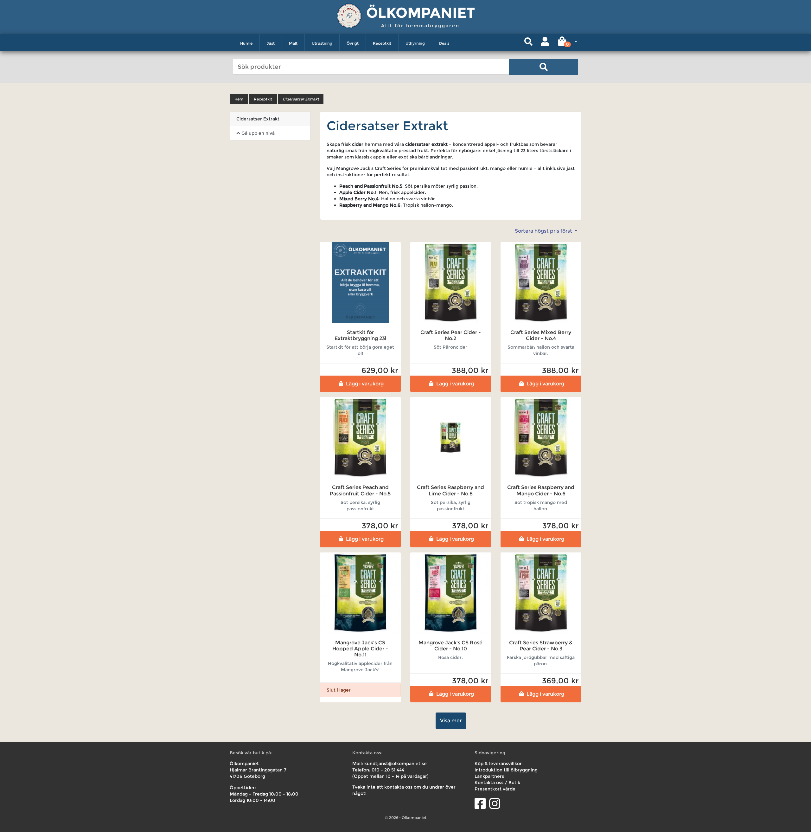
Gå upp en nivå (257, 133)
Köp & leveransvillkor (498, 763)
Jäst (271, 43)
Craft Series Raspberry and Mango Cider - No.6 (540, 490)
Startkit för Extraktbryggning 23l (360, 335)
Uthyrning (415, 43)
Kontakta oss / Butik (497, 782)
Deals (444, 43)
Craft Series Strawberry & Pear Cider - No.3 (540, 646)
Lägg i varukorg (365, 384)
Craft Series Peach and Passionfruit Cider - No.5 (360, 490)
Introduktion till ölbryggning (506, 770)
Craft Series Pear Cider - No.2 (450, 335)
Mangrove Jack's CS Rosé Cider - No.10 (450, 646)
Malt (293, 43)
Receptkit (382, 43)
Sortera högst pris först (544, 231)
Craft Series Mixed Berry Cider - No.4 (540, 335)
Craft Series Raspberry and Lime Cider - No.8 (450, 490)
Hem (238, 99)
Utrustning (322, 43)
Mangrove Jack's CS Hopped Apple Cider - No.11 (360, 649)
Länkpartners (489, 776)
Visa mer (451, 721)
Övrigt (353, 43)
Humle (246, 43)
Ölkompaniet (420, 12)
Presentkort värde (495, 789)
